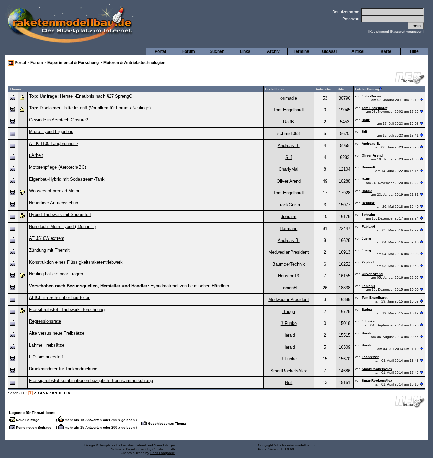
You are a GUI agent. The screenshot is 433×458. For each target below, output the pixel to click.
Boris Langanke (162, 453)
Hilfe (414, 51)
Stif (364, 131)
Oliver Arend (372, 155)
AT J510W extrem (46, 238)
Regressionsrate (45, 321)
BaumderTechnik (288, 264)
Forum (188, 51)
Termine (301, 51)
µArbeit (36, 155)
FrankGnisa (288, 204)
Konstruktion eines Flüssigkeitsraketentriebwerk (76, 262)
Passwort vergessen (407, 31)
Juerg (366, 238)
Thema (15, 89)
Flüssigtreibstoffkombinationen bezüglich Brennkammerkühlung (91, 380)
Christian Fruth (163, 449)
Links (245, 51)
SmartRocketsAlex (288, 370)
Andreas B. (289, 145)
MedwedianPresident (288, 252)
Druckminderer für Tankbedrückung (63, 368)
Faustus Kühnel (133, 445)
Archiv (273, 51)
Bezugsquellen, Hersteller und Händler (107, 285)
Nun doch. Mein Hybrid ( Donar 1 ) (62, 226)
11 (65, 393)
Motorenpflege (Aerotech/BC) (57, 167)
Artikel (357, 51)
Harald (367, 191)
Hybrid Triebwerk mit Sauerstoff (60, 214)
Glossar (329, 51)
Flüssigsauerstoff (46, 356)
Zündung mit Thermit (49, 250)
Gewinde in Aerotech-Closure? (58, 119)
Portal (160, 51)
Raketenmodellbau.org (300, 445)
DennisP (368, 167)
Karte (386, 51)
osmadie (288, 98)
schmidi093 (288, 133)
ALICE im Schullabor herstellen (59, 297)
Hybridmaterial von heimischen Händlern (189, 285)
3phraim (288, 216)
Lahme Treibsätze (46, 345)
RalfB (288, 121)
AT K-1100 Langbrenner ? (53, 143)
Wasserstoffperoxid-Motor (54, 190)
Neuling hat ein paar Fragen (56, 273)
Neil (288, 382)
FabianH (368, 226)
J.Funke (289, 323)
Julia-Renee (371, 96)
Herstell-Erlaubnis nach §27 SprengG (96, 96)
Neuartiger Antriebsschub (53, 202)
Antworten (324, 89)
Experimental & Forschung (73, 63)
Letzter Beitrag (367, 89)
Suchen (217, 51)
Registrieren (378, 31)
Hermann (288, 228)
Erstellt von (274, 89)
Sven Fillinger (164, 445)
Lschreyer (370, 357)
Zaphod (368, 262)
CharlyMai (288, 169)
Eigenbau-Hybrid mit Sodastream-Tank (67, 179)
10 (60, 393)
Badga (288, 311)
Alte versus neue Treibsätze (56, 333)
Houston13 (288, 275)
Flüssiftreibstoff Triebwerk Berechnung (67, 309)
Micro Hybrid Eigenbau (51, 131)
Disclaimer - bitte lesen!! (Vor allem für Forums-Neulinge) (95, 107)
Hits (341, 89)
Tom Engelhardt (288, 109)
